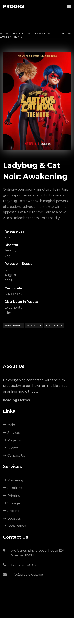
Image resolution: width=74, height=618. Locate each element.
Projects (22, 33)
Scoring (13, 511)
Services (13, 433)
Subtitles (14, 488)
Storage (34, 325)
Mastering (13, 325)
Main (4, 33)
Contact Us (16, 455)
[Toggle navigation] (68, 6)
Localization (16, 526)
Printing (13, 496)
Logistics (54, 325)
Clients (12, 448)
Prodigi (13, 6)
